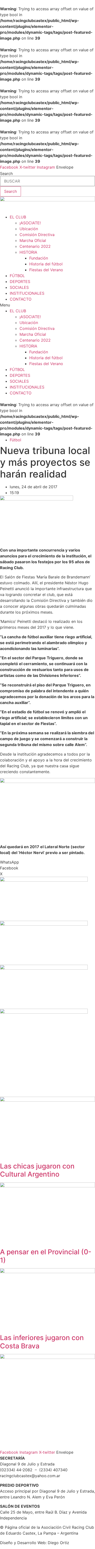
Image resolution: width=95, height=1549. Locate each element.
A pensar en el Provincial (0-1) (45, 1256)
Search (6, 173)
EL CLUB (18, 217)
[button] (47, 305)
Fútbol (15, 439)
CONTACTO (20, 299)
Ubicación (28, 228)
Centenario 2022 (35, 246)
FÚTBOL (17, 275)
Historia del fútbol (46, 263)
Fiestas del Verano (46, 269)
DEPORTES (20, 281)
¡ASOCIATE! (30, 222)
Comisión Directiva (37, 234)
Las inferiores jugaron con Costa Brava (42, 1341)
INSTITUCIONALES (27, 293)
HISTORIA (28, 252)
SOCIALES (19, 287)
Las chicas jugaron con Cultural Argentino (37, 1170)
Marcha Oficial (32, 240)
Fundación (38, 258)
